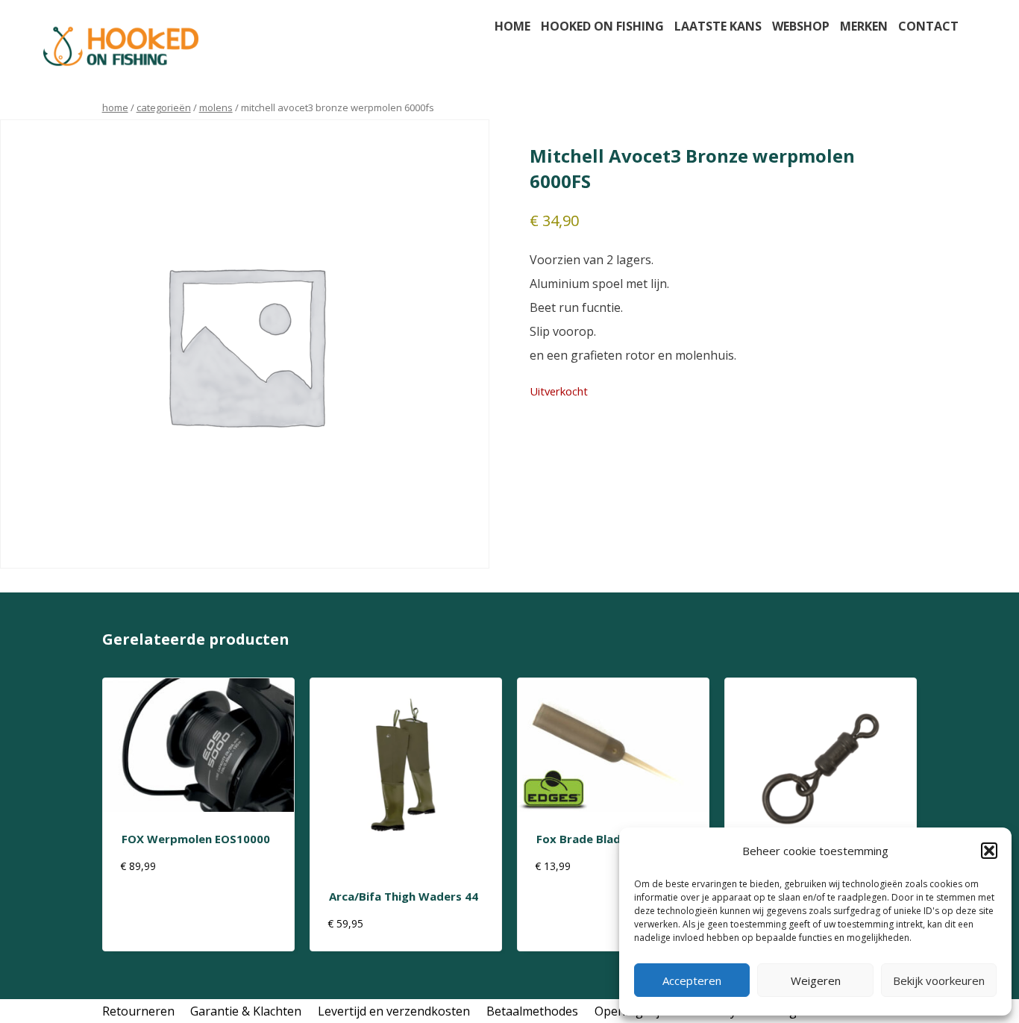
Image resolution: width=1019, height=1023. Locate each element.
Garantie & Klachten (245, 1011)
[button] (989, 850)
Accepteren (691, 980)
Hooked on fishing (602, 26)
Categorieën (164, 107)
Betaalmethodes (532, 1011)
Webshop (801, 26)
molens (216, 107)
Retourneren (138, 1011)
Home (512, 26)
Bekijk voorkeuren (939, 980)
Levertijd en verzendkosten (394, 1011)
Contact (928, 26)
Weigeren (816, 980)
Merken (864, 26)
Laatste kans (718, 26)
